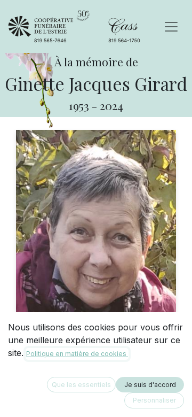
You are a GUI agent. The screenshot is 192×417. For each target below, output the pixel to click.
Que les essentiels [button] (81, 385)
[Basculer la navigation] (171, 26)
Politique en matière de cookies (77, 354)
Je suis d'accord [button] (150, 385)
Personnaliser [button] (154, 400)
